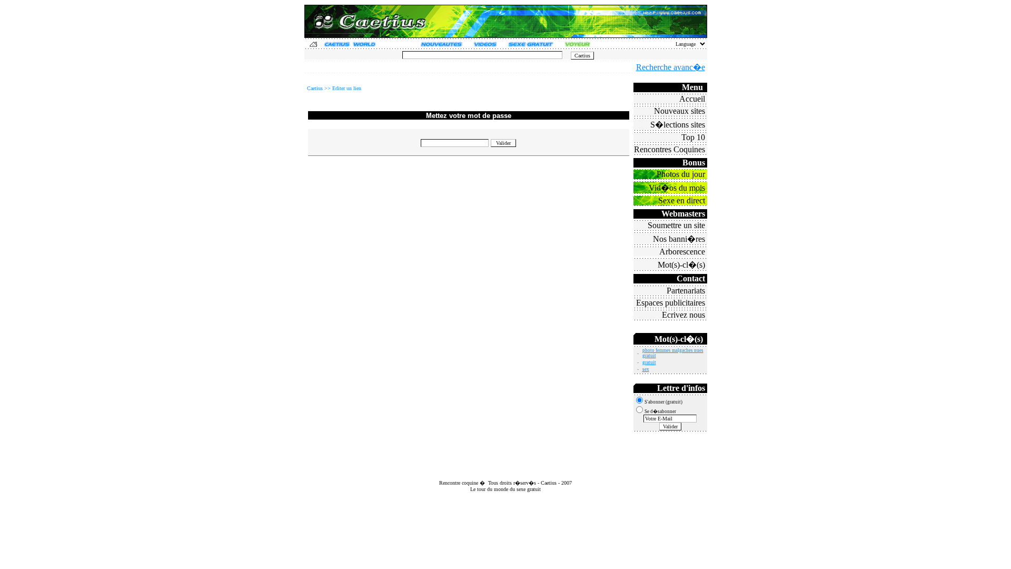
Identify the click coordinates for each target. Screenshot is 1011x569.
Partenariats (686, 290)
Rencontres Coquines (669, 149)
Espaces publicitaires (670, 302)
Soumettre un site (676, 225)
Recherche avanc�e (670, 67)
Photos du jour (681, 174)
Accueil (692, 98)
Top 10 (693, 137)
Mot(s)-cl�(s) (681, 264)
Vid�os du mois (677, 187)
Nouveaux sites (679, 110)
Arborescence (682, 251)
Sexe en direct (681, 200)
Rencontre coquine (458, 483)
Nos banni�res (679, 238)
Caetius (549, 483)
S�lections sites (677, 124)
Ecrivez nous (683, 314)
